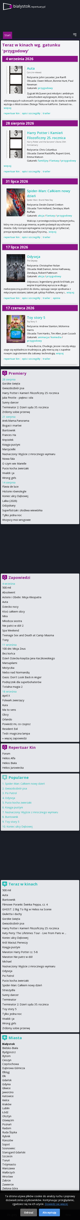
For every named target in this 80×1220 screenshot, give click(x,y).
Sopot (6, 1144)
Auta (31, 68)
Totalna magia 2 (12, 686)
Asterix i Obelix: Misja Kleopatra (21, 597)
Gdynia (6, 1084)
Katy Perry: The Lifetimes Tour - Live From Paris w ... (34, 933)
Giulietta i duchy (12, 914)
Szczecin (7, 1156)
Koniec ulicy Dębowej (15, 496)
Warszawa (8, 1168)
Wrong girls (9, 478)
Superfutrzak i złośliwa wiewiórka (22, 510)
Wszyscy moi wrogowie (16, 520)
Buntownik (8, 430)
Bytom (6, 1056)
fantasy (54, 160)
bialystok (29, 6)
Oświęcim (8, 1120)
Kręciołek (7, 440)
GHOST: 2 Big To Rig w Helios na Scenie (27, 909)
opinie (56, 298)
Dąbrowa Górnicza (13, 1068)
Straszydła (8, 990)
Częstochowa (10, 1064)
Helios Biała (9, 763)
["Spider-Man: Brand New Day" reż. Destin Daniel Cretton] (16, 202)
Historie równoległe (14, 491)
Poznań (7, 1124)
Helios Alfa (8, 758)
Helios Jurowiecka (13, 767)
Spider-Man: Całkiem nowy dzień (25, 783)
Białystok (8, 1044)
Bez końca (8, 653)
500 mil (6, 587)
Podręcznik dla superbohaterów (21, 682)
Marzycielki (8, 449)
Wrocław (7, 1176)
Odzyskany (8, 505)
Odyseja (33, 256)
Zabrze (6, 1180)
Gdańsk (7, 1080)
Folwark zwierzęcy (13, 700)
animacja (43, 337)
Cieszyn (6, 1060)
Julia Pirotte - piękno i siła (17, 397)
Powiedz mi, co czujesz (16, 724)
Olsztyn (6, 1116)
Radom (6, 1128)
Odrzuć (28, 1212)
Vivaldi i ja (8, 473)
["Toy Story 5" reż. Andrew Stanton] (16, 329)
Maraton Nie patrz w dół (17, 957)
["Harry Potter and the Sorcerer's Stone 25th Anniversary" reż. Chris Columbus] (16, 144)
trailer (46, 113)
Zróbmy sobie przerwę (16, 412)
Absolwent (8, 592)
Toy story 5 (36, 317)
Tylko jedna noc (12, 515)
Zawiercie (8, 1184)
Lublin (5, 1108)
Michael (7, 961)
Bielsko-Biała (10, 1048)
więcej (7, 108)
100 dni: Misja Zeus (14, 648)
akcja (41, 215)
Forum (6, 753)
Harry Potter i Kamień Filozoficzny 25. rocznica (30, 393)
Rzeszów (7, 1140)
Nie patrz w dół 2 (12, 625)
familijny (43, 160)
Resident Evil (10, 729)
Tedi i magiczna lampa (16, 733)
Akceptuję (49, 1212)
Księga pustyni (11, 444)
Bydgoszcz (9, 1052)
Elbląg (6, 1072)
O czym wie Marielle (14, 463)
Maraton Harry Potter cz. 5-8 (20, 952)
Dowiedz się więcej (56, 1204)
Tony (5, 640)
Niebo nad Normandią (16, 672)
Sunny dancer (10, 402)
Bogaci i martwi (11, 425)
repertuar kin (12, 113)
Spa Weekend (10, 630)
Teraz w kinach (23, 884)
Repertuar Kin (22, 747)
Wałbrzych (8, 1172)
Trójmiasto (9, 1164)
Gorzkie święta (11, 383)
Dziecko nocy (10, 606)
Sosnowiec (8, 1148)
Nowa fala (8, 458)
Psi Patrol (11, 793)
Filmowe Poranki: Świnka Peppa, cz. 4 (25, 904)
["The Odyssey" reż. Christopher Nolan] (16, 268)
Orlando (7, 719)
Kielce (5, 1100)
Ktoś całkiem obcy (13, 611)
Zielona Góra (10, 1188)
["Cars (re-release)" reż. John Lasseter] (16, 80)
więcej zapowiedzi (15, 738)
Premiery (17, 373)
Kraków (6, 1104)
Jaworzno (8, 1092)
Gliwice (6, 1088)
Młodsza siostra (12, 621)
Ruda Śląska (9, 1132)
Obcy (5, 714)
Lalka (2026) (9, 501)
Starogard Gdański (13, 1152)
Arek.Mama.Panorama (15, 420)
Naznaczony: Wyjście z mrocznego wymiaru (28, 454)
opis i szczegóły (31, 113)
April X (6, 695)
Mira (5, 616)
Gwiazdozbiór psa (13, 388)
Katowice (8, 1096)
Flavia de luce (10, 486)
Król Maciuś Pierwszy (15, 942)
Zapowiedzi (19, 577)
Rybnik (6, 1136)
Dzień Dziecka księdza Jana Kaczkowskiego (28, 658)
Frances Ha (9, 435)
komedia (56, 337)
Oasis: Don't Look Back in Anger (21, 677)
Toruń (6, 1160)
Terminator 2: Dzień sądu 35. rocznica (25, 407)
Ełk (4, 1076)
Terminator (9, 999)
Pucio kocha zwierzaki (15, 468)
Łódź (5, 1112)
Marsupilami (9, 663)
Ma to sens (9, 709)
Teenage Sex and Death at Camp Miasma (28, 635)
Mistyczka (8, 668)
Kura (5, 705)
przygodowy (45, 88)
